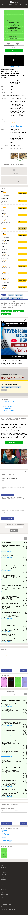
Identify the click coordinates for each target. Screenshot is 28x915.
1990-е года (3, 877)
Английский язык (4, 894)
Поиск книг (3, 4)
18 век (15, 4)
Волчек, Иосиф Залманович (9, 841)
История (3, 901)
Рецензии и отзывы (8, 406)
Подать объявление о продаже (9, 501)
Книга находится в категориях (10, 414)
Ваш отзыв (4, 653)
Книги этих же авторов (9, 403)
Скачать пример (6, 314)
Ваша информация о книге (8, 808)
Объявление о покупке (9, 401)
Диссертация (18, 126)
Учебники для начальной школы (8, 909)
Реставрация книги (15, 151)
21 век (2, 886)
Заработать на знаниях (17, 298)
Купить (14, 51)
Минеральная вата (7, 840)
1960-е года (5, 832)
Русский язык (4, 889)
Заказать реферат (6, 311)
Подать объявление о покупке (9, 478)
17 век (10, 4)
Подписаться (14, 530)
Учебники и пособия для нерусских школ (10, 891)
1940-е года (3, 867)
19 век (21, 4)
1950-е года (3, 869)
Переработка (5, 836)
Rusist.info (15, 2)
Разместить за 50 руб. (7, 495)
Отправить (23, 670)
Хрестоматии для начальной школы (9, 896)
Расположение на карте (6, 551)
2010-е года (3, 881)
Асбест (4, 837)
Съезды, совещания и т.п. (6, 902)
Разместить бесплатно (8, 518)
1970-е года (3, 872)
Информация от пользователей (11, 412)
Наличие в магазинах (8, 410)
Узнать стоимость (18, 311)
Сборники (3, 906)
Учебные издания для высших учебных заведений (12, 898)
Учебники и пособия (5, 908)
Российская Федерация (6, 904)
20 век (3, 833)
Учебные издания (5, 892)
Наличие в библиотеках (9, 405)
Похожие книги (7, 408)
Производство (6, 834)
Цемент (4, 839)
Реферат (12, 125)
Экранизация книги (14, 66)
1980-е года (3, 874)
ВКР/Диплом (19, 295)
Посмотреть (22, 193)
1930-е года (3, 865)
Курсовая (18, 125)
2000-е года (3, 879)
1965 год (4, 830)
